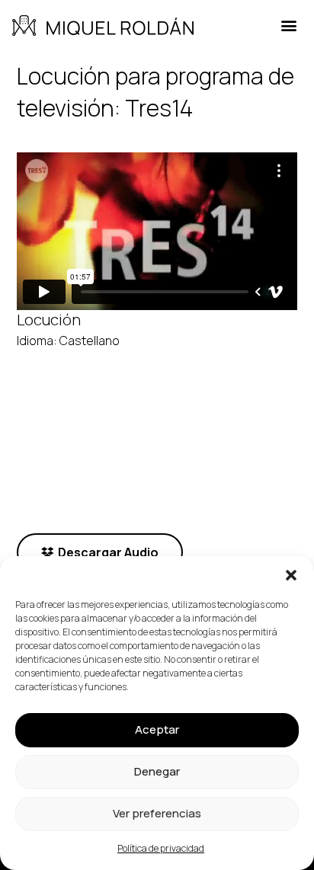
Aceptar (157, 729)
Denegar (157, 771)
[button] (291, 575)
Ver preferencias (157, 813)
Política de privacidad (160, 848)
